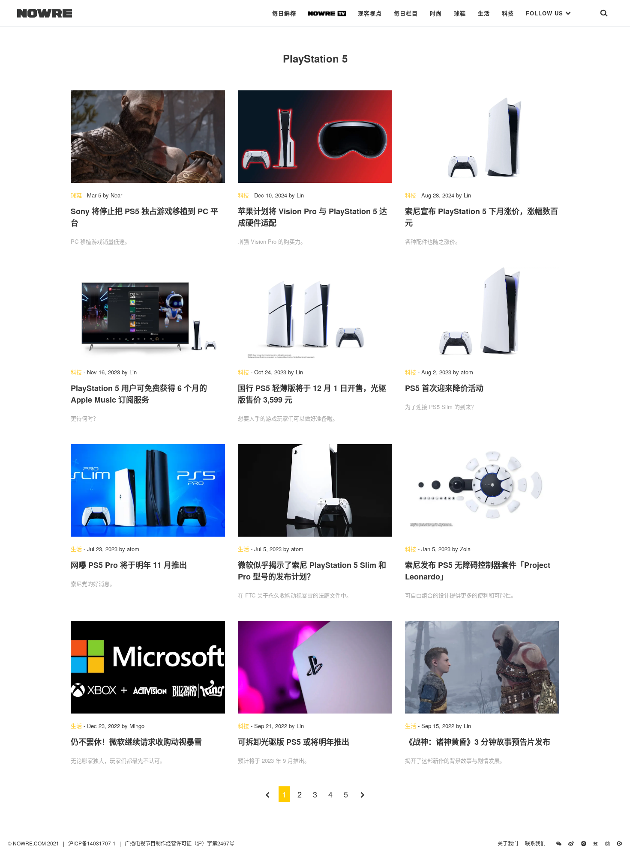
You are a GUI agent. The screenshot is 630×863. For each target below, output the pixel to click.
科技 (508, 13)
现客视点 (370, 13)
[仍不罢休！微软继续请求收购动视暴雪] (148, 667)
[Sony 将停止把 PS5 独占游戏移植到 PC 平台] (148, 136)
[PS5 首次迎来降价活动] (482, 313)
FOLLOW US (545, 13)
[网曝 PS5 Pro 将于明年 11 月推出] (148, 490)
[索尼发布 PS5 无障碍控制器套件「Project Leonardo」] (482, 490)
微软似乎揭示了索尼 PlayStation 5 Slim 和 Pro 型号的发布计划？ (312, 570)
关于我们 (508, 843)
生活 (484, 13)
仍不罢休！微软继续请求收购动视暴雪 (136, 741)
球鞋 (460, 13)
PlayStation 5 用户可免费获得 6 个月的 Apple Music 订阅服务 (139, 393)
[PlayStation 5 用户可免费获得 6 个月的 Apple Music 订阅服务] (148, 313)
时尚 (436, 13)
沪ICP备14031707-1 (92, 843)
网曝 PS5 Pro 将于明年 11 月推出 (129, 564)
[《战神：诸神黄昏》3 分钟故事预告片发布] (482, 667)
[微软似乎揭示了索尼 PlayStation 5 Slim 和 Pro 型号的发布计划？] (315, 490)
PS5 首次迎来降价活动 (444, 388)
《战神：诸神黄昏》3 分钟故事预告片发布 (477, 741)
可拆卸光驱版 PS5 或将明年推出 (293, 741)
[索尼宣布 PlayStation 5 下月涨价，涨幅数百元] (482, 136)
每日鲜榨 (284, 13)
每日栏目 (406, 13)
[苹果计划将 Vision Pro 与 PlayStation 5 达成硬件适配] (315, 136)
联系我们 (537, 843)
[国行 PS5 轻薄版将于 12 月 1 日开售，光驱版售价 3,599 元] (315, 313)
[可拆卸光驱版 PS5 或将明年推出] (315, 667)
